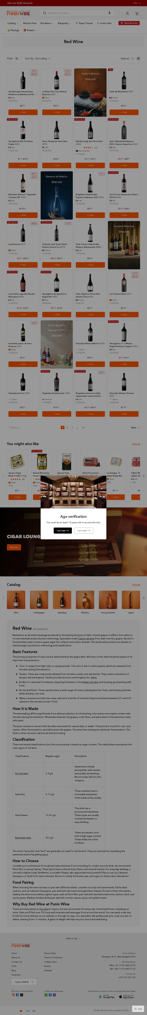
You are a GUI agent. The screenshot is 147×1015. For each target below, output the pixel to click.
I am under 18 (83, 530)
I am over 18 (63, 530)
